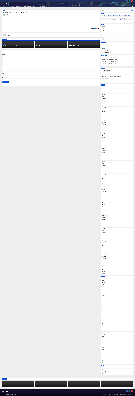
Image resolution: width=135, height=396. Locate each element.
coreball (103, 65)
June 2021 (103, 202)
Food (102, 304)
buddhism (113, 15)
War (102, 360)
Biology (103, 284)
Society (103, 349)
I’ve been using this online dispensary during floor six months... (110, 71)
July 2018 (103, 267)
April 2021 (103, 206)
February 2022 (104, 187)
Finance (103, 302)
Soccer (103, 347)
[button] (131, 6)
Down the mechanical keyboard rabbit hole (111, 57)
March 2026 (103, 96)
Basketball (103, 282)
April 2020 (103, 228)
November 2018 (104, 260)
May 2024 (103, 137)
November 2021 (104, 193)
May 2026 (103, 92)
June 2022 (103, 180)
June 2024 (103, 135)
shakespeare (103, 19)
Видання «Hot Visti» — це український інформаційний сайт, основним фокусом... (113, 81)
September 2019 (104, 241)
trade (126, 19)
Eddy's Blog (5, 3)
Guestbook (29, 6)
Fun (102, 306)
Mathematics (103, 325)
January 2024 (104, 144)
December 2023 (104, 146)
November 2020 (104, 215)
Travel (47, 6)
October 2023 (104, 150)
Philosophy (103, 332)
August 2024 (103, 131)
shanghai (107, 19)
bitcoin (108, 15)
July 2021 (103, 200)
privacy (120, 18)
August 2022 (103, 176)
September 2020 (104, 219)
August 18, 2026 (71, 386)
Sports (103, 351)
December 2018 (104, 258)
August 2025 (103, 109)
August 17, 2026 (104, 386)
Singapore (110, 19)
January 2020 (104, 234)
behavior (105, 15)
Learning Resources (35, 6)
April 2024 (103, 139)
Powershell (117, 18)
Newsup (12, 394)
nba (114, 18)
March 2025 (103, 118)
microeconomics (104, 18)
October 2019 (104, 239)
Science (103, 345)
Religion (103, 343)
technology (123, 19)
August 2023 (103, 154)
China (119, 15)
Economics (103, 295)
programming (123, 18)
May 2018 (103, 271)
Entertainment (24, 6)
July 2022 (103, 178)
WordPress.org (104, 373)
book (110, 15)
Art (102, 278)
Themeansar (15, 394)
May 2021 (103, 204)
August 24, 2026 (39, 386)
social (113, 19)
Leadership (103, 317)
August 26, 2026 (6, 386)
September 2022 (104, 174)
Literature (103, 323)
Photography (103, 334)
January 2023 (104, 167)
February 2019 (104, 254)
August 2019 (103, 243)
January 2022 (104, 189)
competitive (129, 15)
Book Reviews (12, 6)
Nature (103, 330)
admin (7, 14)
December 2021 (104, 191)
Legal (102, 319)
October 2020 (104, 217)
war (128, 19)
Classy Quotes (18, 6)
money (109, 18)
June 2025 (103, 113)
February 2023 (104, 165)
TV (102, 356)
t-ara (120, 19)
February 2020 (104, 232)
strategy (118, 19)
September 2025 (104, 107)
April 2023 (103, 161)
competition (125, 15)
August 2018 (103, 265)
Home (3, 6)
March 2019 (103, 252)
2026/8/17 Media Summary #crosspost (107, 50)
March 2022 (103, 185)
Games (103, 308)
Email (3, 73)
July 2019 (103, 245)
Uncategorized (104, 358)
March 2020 (103, 230)
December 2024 (104, 124)
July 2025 (103, 111)
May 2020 (103, 226)
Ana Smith (103, 57)
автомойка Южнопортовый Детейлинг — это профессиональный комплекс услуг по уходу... (115, 79)
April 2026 (103, 94)
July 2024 (103, 133)
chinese (122, 15)
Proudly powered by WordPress (5, 394)
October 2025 (104, 105)
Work (3, 10)
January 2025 (104, 122)
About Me (7, 6)
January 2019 (104, 256)
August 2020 (103, 221)
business (116, 15)
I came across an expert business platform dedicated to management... (111, 76)
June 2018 (103, 269)
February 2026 (104, 98)
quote (128, 18)
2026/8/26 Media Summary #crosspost (10, 45)
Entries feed (103, 369)
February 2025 (104, 120)
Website (3, 77)
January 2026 (104, 100)
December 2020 (104, 213)
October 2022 (104, 172)
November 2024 (104, 126)
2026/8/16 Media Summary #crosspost (107, 52)
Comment (4, 54)
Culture (103, 293)
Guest (103, 310)
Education (103, 297)
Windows (130, 19)
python (126, 18)
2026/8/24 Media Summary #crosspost (42, 45)
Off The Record (42, 6)
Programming (104, 338)
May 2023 (103, 159)
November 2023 (104, 148)
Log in (103, 367)
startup (115, 19)
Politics (103, 336)
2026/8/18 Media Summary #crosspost (75, 45)
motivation (112, 18)
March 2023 (103, 163)
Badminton (103, 280)
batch (103, 15)
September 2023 (104, 152)
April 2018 (103, 273)
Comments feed (104, 371)
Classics (103, 289)
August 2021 (103, 198)
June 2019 (103, 247)
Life (102, 321)
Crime (103, 291)
